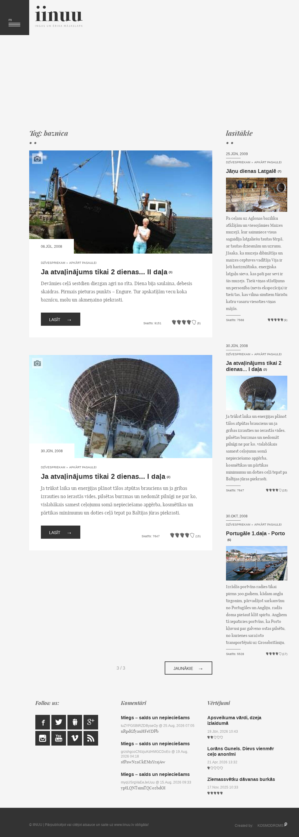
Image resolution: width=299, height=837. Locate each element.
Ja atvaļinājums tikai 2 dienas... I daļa (103, 477)
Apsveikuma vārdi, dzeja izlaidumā (234, 720)
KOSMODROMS (271, 825)
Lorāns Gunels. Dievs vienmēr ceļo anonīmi (240, 751)
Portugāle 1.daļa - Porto (255, 533)
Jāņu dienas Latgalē (251, 171)
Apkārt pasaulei (83, 263)
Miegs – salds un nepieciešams (155, 717)
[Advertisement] (154, 82)
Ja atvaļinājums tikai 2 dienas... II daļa (104, 272)
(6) (229, 540)
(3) (170, 272)
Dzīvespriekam (53, 263)
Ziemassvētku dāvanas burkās (241, 779)
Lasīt (60, 319)
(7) (279, 171)
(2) (168, 477)
